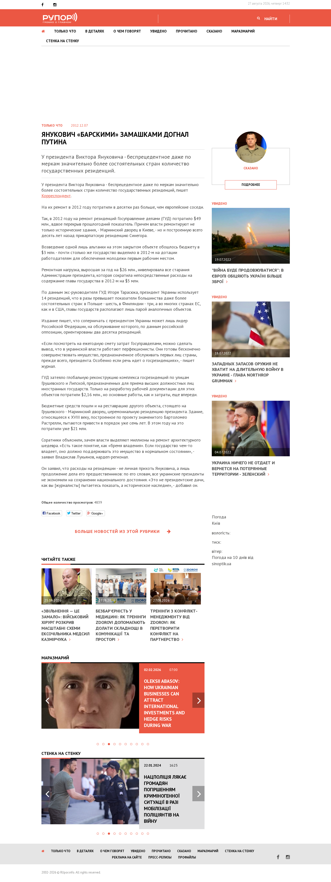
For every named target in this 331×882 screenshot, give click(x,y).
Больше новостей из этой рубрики (117, 531)
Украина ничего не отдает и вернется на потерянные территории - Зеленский (243, 468)
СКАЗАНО (214, 31)
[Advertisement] (165, 82)
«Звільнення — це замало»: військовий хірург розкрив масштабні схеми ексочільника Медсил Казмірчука (65, 625)
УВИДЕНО (158, 31)
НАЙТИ (270, 18)
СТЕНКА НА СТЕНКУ (62, 41)
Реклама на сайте (127, 857)
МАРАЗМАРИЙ (243, 31)
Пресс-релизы (160, 857)
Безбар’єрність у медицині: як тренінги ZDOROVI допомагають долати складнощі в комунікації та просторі (121, 625)
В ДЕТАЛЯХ (94, 31)
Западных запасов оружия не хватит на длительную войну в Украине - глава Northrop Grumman (248, 372)
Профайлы (187, 857)
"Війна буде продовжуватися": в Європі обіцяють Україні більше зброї (248, 275)
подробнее (251, 185)
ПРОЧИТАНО (186, 31)
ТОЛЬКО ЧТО (65, 31)
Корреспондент (56, 195)
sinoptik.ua (221, 563)
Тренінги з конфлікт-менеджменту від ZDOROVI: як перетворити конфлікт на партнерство (173, 625)
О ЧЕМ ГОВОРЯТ (127, 31)
